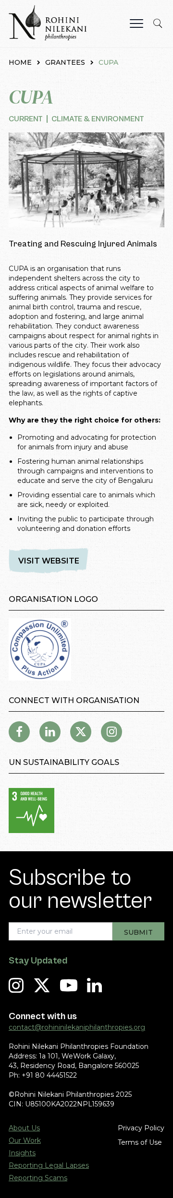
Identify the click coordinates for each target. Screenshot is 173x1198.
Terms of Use (140, 1142)
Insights (22, 1153)
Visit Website (48, 560)
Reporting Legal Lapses (49, 1165)
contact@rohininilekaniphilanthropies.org (77, 1027)
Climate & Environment (97, 119)
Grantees (65, 62)
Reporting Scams (38, 1178)
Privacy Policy (141, 1128)
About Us (24, 1128)
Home (20, 62)
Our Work (25, 1140)
